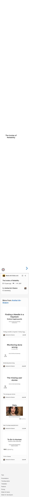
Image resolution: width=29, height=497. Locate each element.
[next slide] (26, 268)
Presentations (5, 478)
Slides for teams (5, 492)
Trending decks (5, 481)
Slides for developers (7, 494)
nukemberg (7, 290)
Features (3, 486)
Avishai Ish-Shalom (11, 288)
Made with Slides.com (12, 275)
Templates (4, 483)
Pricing (3, 489)
